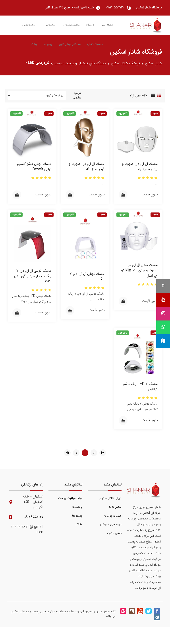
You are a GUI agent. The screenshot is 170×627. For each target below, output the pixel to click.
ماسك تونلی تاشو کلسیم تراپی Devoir (34, 166)
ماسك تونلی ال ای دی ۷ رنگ (87, 276)
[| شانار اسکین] (146, 25)
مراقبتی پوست (72, 25)
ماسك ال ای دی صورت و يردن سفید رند (140, 166)
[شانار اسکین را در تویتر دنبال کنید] (148, 611)
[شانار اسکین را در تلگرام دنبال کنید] (157, 617)
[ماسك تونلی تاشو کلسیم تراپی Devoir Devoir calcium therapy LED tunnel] (32, 133)
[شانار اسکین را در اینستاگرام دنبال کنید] (132, 611)
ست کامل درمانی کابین (70, 45)
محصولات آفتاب (94, 45)
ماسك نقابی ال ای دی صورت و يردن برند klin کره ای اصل (139, 270)
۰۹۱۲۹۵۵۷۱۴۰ (33, 517)
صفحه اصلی (107, 25)
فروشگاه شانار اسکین (125, 63)
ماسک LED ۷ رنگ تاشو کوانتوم (140, 386)
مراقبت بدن (29, 25)
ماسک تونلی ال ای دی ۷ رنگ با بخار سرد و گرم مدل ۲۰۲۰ (32, 276)
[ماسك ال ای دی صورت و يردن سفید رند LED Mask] (138, 133)
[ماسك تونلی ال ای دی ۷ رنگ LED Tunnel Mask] (85, 239)
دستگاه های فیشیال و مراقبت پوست (80, 63)
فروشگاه (90, 25)
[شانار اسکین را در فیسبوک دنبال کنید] (157, 611)
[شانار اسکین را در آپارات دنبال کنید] (123, 611)
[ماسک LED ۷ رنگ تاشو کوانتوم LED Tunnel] (138, 353)
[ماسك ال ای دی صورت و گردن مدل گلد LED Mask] (85, 133)
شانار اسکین (153, 63)
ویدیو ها (48, 45)
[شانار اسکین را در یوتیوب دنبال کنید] (140, 611)
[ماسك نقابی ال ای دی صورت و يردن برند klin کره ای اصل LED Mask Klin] (138, 234)
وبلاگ (34, 45)
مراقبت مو (50, 25)
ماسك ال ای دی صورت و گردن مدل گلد (86, 166)
